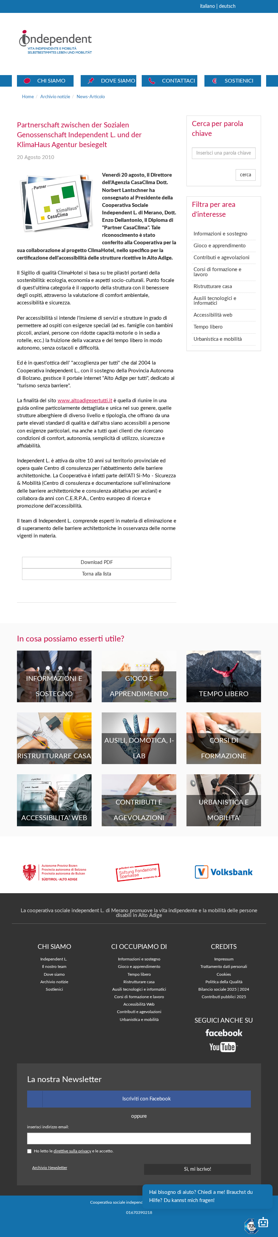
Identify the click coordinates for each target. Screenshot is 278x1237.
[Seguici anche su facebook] (224, 1032)
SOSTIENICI (239, 81)
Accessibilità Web (139, 1004)
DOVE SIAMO (118, 81)
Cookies (224, 974)
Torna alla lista (96, 574)
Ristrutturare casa (213, 286)
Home (28, 96)
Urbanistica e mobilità (218, 339)
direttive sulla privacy (72, 1151)
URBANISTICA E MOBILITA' (224, 810)
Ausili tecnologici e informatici (215, 301)
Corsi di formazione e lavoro (217, 272)
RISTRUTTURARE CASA (54, 756)
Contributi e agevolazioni (222, 257)
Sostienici (54, 989)
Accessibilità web (213, 315)
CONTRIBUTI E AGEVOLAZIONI (139, 810)
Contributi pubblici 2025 (224, 997)
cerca (245, 175)
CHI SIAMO (51, 81)
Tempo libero (208, 327)
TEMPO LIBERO (224, 694)
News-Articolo (91, 96)
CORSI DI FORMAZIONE (223, 748)
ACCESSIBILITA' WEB (54, 818)
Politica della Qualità (223, 982)
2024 (244, 989)
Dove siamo (54, 974)
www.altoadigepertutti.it (85, 400)
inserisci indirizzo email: (48, 1127)
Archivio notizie (55, 96)
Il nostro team (54, 967)
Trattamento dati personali (223, 967)
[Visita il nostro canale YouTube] (224, 1047)
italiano (207, 6)
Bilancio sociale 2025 (217, 989)
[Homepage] (65, 42)
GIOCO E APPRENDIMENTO (139, 686)
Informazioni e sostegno (220, 233)
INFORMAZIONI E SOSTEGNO (54, 686)
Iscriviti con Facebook (146, 1098)
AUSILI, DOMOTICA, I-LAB (139, 748)
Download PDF (97, 562)
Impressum (224, 959)
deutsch (227, 6)
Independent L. (53, 959)
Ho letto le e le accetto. (74, 1151)
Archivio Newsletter (49, 1168)
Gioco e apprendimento (220, 245)
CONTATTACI (178, 81)
